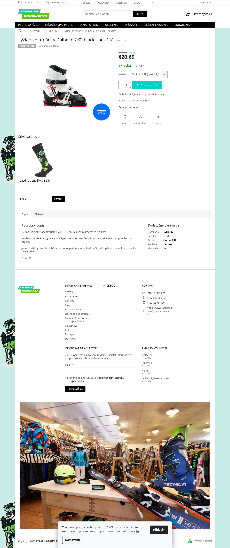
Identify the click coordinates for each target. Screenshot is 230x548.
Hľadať (140, 13)
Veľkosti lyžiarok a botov (155, 378)
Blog (137, 2)
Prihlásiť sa (75, 388)
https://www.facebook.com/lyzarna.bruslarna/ (159, 311)
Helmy (145, 370)
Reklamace (71, 325)
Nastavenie (73, 540)
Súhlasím (159, 529)
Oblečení (147, 355)
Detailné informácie (129, 107)
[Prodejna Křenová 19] (115, 465)
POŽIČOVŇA (103, 2)
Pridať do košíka (149, 85)
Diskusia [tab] (39, 214)
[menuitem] (28, 25)
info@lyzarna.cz (156, 292)
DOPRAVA (70, 338)
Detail (58, 199)
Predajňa (70, 334)
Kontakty (121, 2)
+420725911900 (156, 302)
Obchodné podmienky (77, 313)
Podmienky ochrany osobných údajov (76, 319)
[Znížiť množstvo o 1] (130, 87)
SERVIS (86, 2)
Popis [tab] (25, 214)
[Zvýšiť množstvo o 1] (130, 83)
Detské (167, 244)
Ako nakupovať (73, 309)
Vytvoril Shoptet (203, 540)
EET (67, 330)
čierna (167, 240)
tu (137, 531)
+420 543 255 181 (157, 297)
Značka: (48, 45)
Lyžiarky (168, 231)
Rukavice (147, 362)
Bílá (174, 240)
